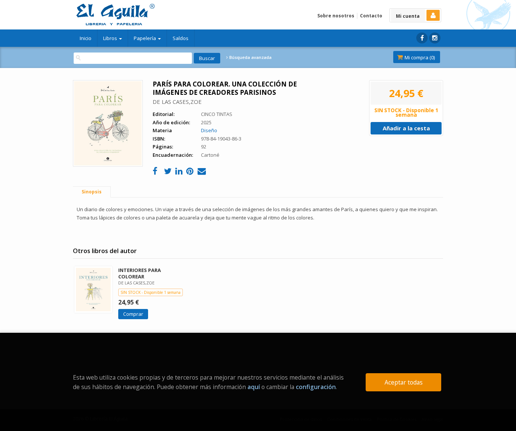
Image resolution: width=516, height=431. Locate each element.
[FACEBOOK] (422, 37)
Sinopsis (92, 191)
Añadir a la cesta (406, 128)
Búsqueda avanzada (250, 57)
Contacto (371, 15)
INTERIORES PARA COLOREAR (139, 273)
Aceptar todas (404, 382)
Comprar (133, 314)
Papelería (145, 38)
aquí (253, 387)
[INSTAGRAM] (434, 37)
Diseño (209, 130)
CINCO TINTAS (216, 114)
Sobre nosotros (335, 15)
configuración (316, 387)
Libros (110, 38)
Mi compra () (419, 57)
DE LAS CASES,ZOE (177, 101)
